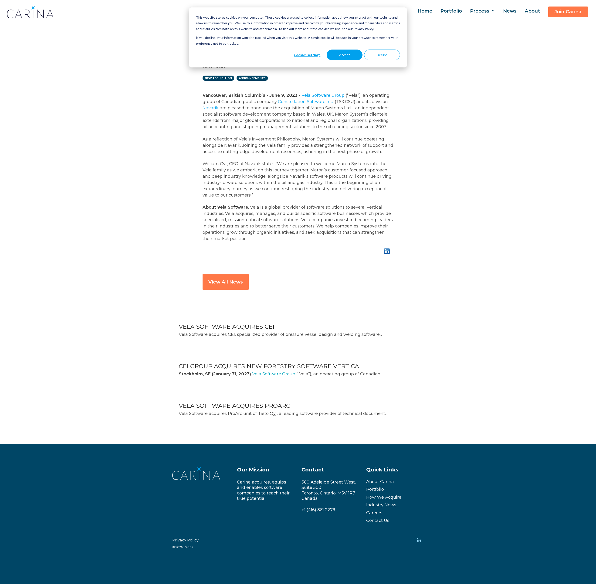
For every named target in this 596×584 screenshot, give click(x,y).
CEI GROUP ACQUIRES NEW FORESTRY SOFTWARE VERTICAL (270, 366)
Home (425, 11)
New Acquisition (218, 78)
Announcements (252, 78)
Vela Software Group (323, 95)
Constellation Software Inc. (306, 101)
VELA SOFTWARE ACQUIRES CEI (226, 326)
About (532, 11)
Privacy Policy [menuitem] (185, 540)
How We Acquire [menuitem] (383, 497)
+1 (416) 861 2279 (318, 509)
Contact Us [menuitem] (377, 520)
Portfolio (451, 11)
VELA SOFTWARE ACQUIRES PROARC (234, 405)
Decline (382, 55)
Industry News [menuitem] (381, 505)
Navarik (211, 107)
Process (480, 11)
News (510, 11)
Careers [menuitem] (374, 513)
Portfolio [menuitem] (375, 489)
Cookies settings (307, 55)
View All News (225, 282)
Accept (344, 55)
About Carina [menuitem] (380, 482)
